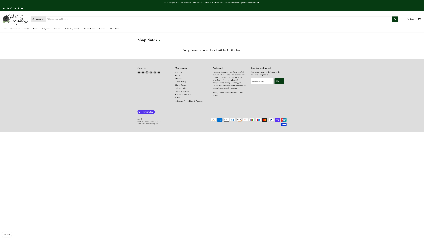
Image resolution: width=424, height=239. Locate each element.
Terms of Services (182, 91)
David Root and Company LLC (147, 124)
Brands (35, 29)
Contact (178, 75)
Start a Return (180, 85)
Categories (46, 29)
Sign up (279, 81)
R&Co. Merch (115, 29)
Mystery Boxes (89, 29)
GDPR (177, 98)
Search (139, 119)
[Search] (395, 19)
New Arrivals (15, 29)
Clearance (102, 29)
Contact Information (183, 94)
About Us (178, 72)
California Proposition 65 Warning (189, 101)
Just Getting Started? (72, 29)
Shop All (26, 29)
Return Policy (180, 82)
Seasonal (57, 29)
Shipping (178, 78)
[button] (411, 19)
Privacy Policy (181, 88)
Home (5, 29)
